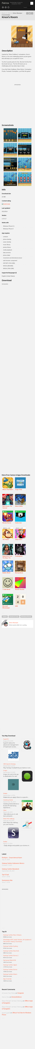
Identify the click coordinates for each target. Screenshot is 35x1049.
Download (6, 280)
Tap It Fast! (5, 874)
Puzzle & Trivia (14, 616)
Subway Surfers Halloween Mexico (13, 863)
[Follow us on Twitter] (8, 7)
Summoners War (7, 880)
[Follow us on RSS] (6, 7)
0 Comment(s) (6, 15)
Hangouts (21, 993)
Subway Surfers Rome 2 (10, 955)
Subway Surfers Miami (10, 974)
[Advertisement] (17, 103)
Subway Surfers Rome (10, 969)
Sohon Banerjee (17, 13)
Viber (4, 810)
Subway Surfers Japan (10, 965)
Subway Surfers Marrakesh (10, 869)
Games (5, 616)
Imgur (5, 770)
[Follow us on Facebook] (3, 7)
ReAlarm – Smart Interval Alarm (12, 857)
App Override (7, 979)
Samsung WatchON (9, 960)
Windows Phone (26, 616)
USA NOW (32, 13)
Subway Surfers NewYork (11, 951)
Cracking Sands (8, 800)
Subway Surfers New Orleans (12, 935)
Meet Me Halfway (8, 819)
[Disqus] (17, 655)
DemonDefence (17, 997)
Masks (5, 793)
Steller (5, 841)
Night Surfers (27, 13)
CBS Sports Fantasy (9, 764)
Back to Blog (30, 13)
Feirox (5, 3)
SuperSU (6, 739)
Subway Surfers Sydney (10, 946)
